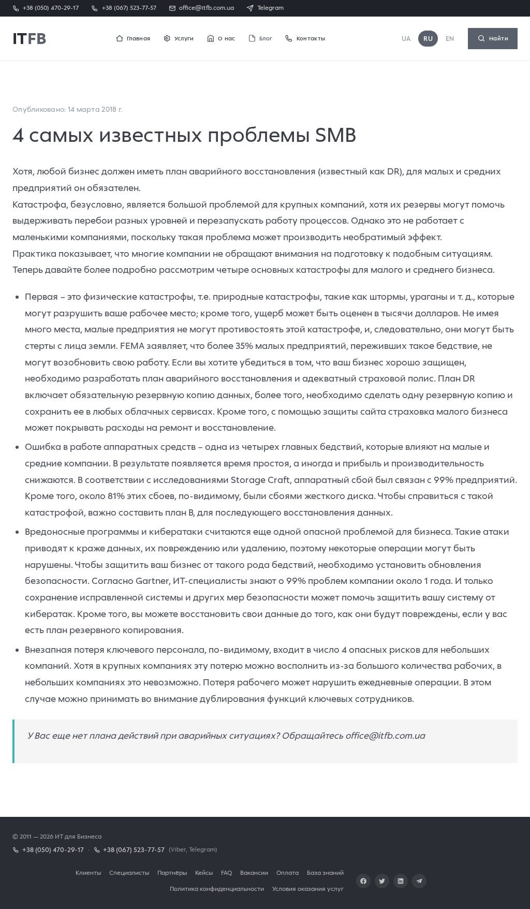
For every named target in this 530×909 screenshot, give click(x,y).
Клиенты (88, 872)
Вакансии (254, 872)
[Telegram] (419, 881)
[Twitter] (382, 881)
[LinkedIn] (400, 881)
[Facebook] (363, 881)
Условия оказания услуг (308, 888)
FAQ (226, 872)
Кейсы (204, 872)
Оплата (287, 872)
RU (428, 38)
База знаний (325, 872)
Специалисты (129, 872)
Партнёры (172, 872)
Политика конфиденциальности (217, 888)
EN (450, 38)
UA (406, 38)
